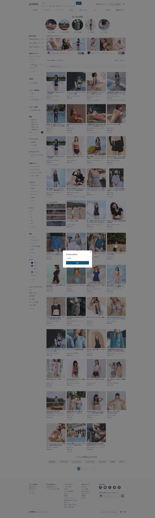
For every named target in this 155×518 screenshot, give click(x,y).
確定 (77, 263)
